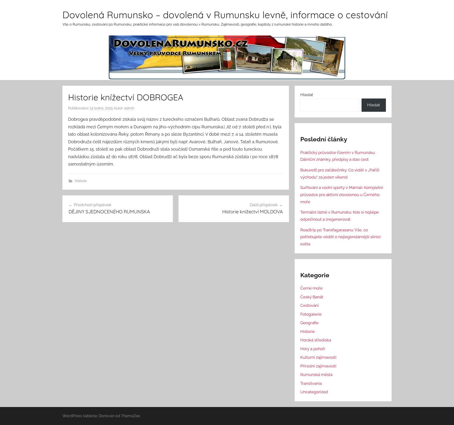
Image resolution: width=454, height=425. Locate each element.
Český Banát (311, 297)
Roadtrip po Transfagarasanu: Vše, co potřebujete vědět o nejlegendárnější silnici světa (340, 237)
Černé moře (311, 288)
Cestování (309, 305)
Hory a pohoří (312, 348)
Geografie (309, 322)
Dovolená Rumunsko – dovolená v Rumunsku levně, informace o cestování (225, 15)
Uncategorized (314, 391)
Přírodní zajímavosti (318, 366)
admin (129, 108)
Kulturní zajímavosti (318, 357)
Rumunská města (316, 374)
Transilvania (311, 383)
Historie (81, 181)
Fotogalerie (311, 314)
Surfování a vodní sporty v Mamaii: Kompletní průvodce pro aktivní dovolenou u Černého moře (341, 194)
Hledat (306, 94)
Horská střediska (315, 340)
